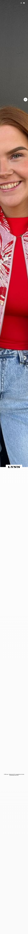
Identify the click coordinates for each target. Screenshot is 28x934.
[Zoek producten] (25, 99)
